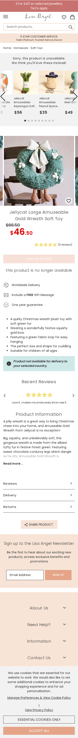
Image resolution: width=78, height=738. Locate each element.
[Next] (72, 395)
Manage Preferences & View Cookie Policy (39, 698)
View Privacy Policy (39, 710)
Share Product (40, 524)
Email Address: (20, 575)
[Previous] (6, 395)
